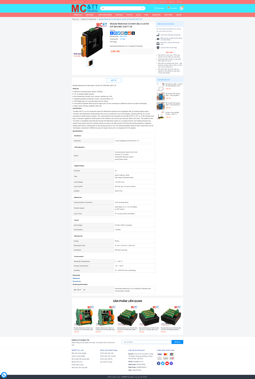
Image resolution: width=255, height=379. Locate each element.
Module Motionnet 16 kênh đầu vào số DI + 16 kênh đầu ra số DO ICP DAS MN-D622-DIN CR (149, 329)
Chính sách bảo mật (107, 353)
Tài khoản (160, 8)
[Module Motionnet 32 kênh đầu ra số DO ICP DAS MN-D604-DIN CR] (171, 316)
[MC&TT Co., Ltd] (85, 8)
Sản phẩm (90, 15)
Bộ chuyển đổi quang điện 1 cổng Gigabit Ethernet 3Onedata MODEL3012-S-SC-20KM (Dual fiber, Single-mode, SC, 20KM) (174, 94)
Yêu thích (172, 8)
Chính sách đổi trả (106, 359)
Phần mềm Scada (78, 365)
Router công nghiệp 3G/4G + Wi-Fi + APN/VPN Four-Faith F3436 (172, 113)
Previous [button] (67, 320)
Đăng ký (171, 2)
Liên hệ (178, 15)
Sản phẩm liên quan (127, 301)
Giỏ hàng (179, 2)
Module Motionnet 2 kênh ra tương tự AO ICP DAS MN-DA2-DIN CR (105, 329)
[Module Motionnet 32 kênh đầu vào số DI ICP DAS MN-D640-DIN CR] (127, 316)
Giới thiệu (168, 15)
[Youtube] (167, 363)
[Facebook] (158, 363)
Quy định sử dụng (106, 362)
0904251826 (79, 2)
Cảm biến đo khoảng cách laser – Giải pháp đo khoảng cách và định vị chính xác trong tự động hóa (170, 65)
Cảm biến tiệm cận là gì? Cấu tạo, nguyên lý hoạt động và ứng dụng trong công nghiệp (169, 71)
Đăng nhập (163, 2)
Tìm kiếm (153, 2)
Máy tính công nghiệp (79, 353)
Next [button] (187, 320)
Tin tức (129, 15)
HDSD (146, 15)
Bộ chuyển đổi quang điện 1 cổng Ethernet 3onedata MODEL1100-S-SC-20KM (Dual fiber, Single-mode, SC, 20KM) (174, 104)
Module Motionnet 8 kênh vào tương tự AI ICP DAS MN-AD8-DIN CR (83, 329)
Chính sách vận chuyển (108, 356)
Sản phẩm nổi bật (105, 15)
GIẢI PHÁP (169, 52)
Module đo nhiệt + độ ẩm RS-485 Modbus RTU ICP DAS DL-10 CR (174, 85)
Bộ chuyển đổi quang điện (80, 359)
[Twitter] (163, 363)
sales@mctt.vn (138, 361)
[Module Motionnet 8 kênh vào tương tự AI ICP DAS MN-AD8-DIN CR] (84, 316)
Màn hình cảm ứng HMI (79, 367)
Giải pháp (119, 15)
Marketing (156, 15)
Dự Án (138, 15)
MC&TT (145, 377)
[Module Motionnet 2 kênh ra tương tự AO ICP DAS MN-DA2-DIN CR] (106, 316)
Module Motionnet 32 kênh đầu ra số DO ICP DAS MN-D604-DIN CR (171, 329)
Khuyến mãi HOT (164, 80)
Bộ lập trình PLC (77, 362)
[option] (90, 40)
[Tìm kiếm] (142, 8)
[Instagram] (171, 363)
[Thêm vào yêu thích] (153, 23)
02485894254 (141, 367)
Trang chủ (78, 15)
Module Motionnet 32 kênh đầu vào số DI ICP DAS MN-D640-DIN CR (127, 329)
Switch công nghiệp (78, 356)
